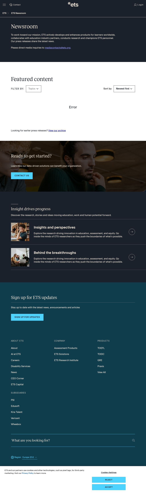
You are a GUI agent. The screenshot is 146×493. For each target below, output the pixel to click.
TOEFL (101, 348)
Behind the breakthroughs (55, 253)
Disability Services (20, 366)
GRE (100, 360)
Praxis (101, 366)
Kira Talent (16, 412)
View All (102, 372)
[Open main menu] (4, 4)
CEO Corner (17, 378)
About (14, 348)
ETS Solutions (61, 354)
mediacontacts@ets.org (57, 47)
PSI (12, 400)
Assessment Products (65, 348)
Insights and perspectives (54, 227)
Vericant (15, 418)
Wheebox (16, 424)
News (14, 372)
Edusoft (15, 406)
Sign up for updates (27, 317)
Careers (15, 360)
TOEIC (101, 354)
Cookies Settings (108, 472)
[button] (37, 89)
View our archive (57, 130)
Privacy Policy (28, 473)
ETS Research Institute (66, 360)
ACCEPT (109, 487)
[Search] (133, 440)
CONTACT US (22, 175)
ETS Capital (17, 384)
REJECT (108, 480)
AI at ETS (16, 354)
